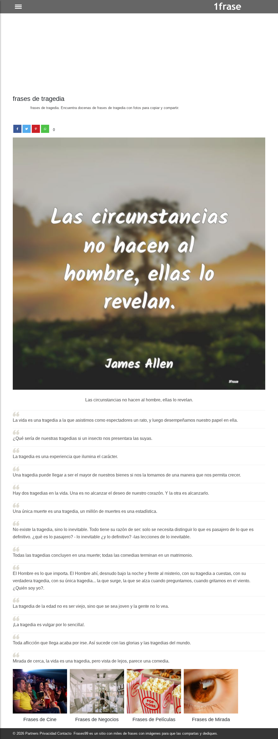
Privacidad (48, 733)
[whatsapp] (45, 129)
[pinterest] (36, 129)
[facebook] (17, 129)
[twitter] (27, 129)
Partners (32, 733)
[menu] (18, 6)
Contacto (64, 733)
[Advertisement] (139, 54)
